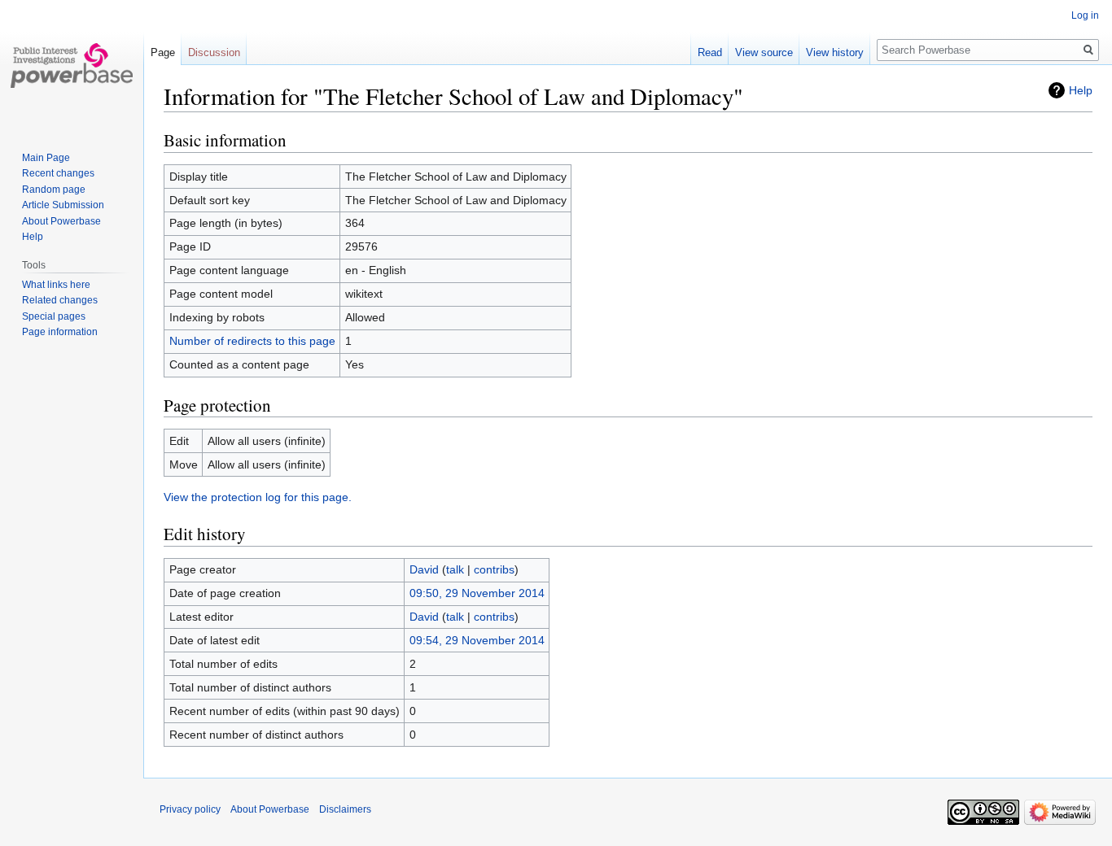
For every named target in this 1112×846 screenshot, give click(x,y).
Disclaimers (345, 809)
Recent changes (58, 173)
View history (835, 52)
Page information (60, 332)
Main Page (46, 158)
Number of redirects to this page (252, 340)
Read (710, 52)
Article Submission (63, 205)
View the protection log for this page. (258, 497)
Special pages (53, 316)
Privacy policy (190, 809)
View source (764, 52)
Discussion (214, 52)
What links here (56, 284)
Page (163, 52)
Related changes (60, 300)
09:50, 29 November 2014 (477, 593)
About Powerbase (61, 221)
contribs (494, 569)
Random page (53, 189)
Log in (1085, 15)
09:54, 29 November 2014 (477, 640)
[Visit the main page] (72, 65)
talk (455, 569)
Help (1080, 90)
